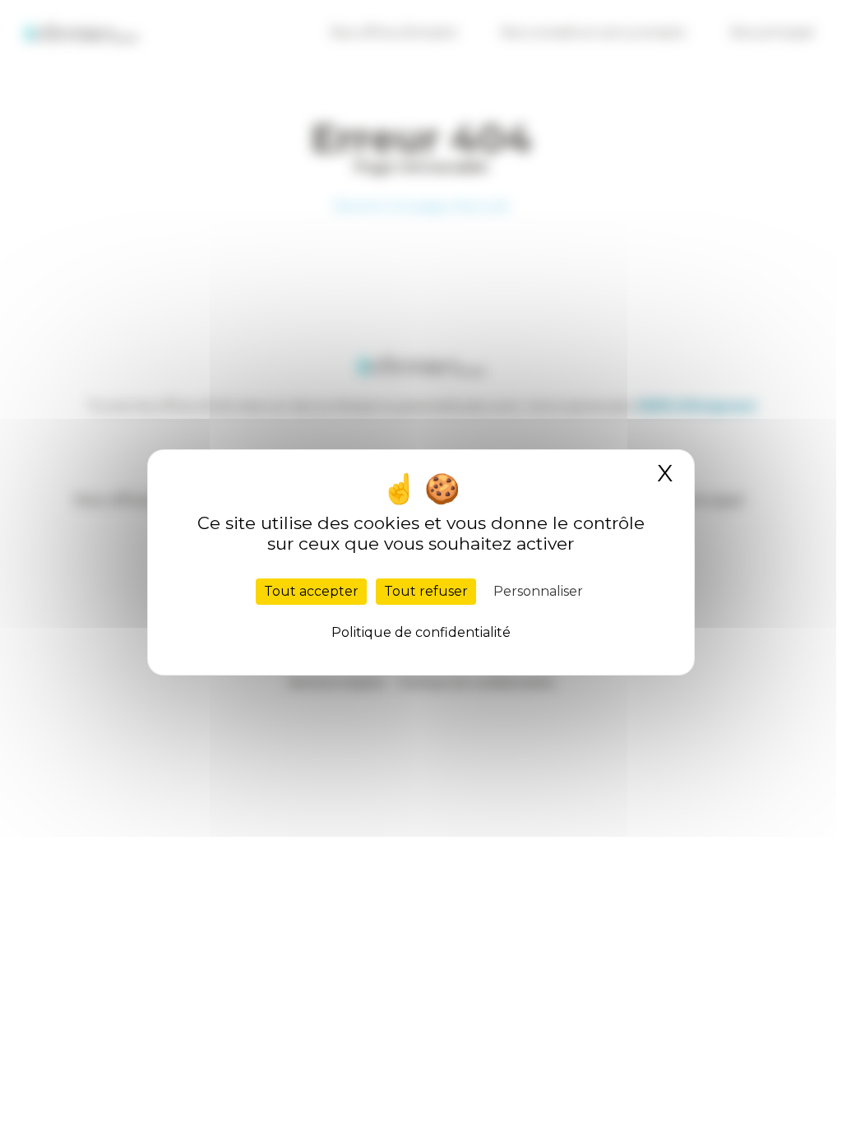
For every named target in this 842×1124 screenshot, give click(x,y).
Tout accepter (311, 591)
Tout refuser (426, 591)
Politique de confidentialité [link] (421, 632)
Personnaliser (538, 591)
